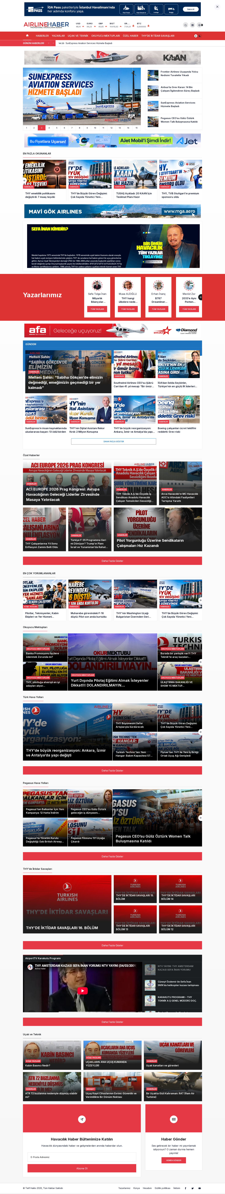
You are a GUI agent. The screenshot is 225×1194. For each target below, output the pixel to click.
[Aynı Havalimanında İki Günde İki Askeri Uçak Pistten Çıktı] (82, 96)
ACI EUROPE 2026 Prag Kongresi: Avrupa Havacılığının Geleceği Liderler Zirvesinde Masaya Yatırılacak (62, 494)
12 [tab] (111, 128)
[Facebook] (185, 1188)
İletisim (176, 1188)
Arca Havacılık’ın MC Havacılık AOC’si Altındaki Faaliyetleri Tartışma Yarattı (179, 497)
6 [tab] (64, 128)
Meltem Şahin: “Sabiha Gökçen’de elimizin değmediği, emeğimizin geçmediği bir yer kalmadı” (65, 382)
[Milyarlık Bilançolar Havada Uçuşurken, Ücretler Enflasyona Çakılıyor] (135, 600)
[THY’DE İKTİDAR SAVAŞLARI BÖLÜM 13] (135, 919)
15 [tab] (137, 128)
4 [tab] (49, 128)
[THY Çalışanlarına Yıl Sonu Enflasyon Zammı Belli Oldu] (44, 529)
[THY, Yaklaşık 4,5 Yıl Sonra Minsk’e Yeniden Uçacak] (135, 180)
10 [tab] (95, 128)
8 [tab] (79, 128)
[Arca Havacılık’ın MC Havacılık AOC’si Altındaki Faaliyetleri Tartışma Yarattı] (180, 483)
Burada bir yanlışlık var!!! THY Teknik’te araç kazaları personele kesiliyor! (178, 657)
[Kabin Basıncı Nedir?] (52, 1055)
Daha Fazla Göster (114, 441)
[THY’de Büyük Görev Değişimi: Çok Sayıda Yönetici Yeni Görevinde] (90, 600)
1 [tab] (26, 128)
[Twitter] (192, 1188)
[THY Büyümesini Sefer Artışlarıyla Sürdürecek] (135, 717)
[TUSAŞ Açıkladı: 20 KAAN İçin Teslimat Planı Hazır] (44, 180)
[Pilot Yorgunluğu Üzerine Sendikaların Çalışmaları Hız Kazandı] (158, 529)
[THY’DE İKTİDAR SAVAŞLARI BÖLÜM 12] (180, 919)
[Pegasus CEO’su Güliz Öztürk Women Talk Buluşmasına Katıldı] (173, 121)
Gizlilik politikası (162, 1188)
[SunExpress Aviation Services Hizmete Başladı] (173, 106)
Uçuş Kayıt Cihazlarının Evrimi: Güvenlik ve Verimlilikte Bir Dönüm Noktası (111, 1095)
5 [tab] (56, 128)
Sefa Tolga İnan (97, 293)
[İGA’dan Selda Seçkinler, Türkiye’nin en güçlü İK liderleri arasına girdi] (179, 371)
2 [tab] (34, 128)
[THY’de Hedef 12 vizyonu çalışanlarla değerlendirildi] (180, 180)
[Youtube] (199, 1188)
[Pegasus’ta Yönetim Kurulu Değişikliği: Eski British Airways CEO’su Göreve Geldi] (45, 832)
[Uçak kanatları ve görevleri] (173, 1055)
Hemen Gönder (173, 1160)
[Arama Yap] (185, 25)
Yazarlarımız (124, 1188)
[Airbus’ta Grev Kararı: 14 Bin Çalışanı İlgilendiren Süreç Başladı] (173, 90)
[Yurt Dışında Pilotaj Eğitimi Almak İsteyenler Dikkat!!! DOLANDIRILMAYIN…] (112, 662)
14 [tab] (128, 128)
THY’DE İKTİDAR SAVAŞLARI (157, 35)
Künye (136, 1188)
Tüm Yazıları (97, 309)
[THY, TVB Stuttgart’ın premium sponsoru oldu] (90, 180)
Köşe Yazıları (33, 1061)
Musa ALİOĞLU (128, 293)
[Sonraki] (53, 43)
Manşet (90, 1089)
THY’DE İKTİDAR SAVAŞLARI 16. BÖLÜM (62, 927)
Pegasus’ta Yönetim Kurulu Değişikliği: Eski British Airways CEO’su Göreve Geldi (44, 841)
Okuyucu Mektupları (83, 675)
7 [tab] (72, 128)
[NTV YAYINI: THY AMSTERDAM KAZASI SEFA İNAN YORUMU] (172, 969)
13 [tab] (120, 128)
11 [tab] (103, 128)
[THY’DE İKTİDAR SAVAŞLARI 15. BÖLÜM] (135, 889)
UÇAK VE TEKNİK (78, 35)
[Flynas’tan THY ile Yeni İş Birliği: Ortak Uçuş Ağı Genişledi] (180, 746)
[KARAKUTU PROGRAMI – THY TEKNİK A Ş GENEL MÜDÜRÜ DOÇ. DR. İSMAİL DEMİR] (172, 1000)
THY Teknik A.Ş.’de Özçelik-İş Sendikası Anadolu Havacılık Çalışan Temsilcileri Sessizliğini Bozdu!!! (134, 499)
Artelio (67, 1188)
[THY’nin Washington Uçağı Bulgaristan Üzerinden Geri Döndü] (44, 600)
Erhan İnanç (158, 293)
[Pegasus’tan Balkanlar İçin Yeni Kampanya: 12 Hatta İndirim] (45, 803)
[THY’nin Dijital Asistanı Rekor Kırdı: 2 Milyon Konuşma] (90, 415)
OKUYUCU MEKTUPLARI (105, 35)
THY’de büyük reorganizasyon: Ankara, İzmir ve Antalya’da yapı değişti (66, 752)
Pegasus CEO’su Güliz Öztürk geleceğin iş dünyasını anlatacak (88, 813)
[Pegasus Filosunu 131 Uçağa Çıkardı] (90, 832)
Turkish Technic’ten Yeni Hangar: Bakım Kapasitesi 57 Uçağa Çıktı (133, 756)
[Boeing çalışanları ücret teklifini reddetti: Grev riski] (179, 415)
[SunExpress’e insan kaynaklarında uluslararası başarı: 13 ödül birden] (46, 415)
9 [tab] (87, 128)
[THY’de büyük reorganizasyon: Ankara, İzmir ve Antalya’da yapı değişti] (135, 415)
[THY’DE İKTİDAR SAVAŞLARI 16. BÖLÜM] (67, 904)
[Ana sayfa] (27, 36)
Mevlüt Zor (189, 293)
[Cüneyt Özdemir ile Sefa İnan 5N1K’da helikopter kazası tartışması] (172, 985)
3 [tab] (41, 128)
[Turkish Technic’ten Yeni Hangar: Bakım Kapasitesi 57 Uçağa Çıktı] (135, 746)
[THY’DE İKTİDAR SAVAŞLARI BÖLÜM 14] (180, 889)
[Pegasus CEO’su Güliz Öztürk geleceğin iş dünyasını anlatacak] (90, 803)
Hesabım (147, 1188)
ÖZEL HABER (130, 35)
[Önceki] (48, 43)
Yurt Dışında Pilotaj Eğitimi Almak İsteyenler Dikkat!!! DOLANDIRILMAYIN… (110, 682)
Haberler (34, 372)
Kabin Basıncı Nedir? (37, 1065)
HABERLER (42, 35)
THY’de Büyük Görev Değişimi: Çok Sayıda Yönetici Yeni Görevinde (179, 727)
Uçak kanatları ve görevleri (162, 1065)
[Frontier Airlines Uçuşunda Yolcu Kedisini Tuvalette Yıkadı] (173, 75)
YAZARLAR (58, 35)
